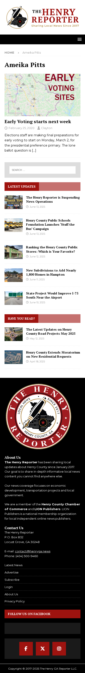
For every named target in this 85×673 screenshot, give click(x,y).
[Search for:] (42, 170)
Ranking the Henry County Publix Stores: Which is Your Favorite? (52, 249)
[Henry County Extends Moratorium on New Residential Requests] (14, 357)
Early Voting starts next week (38, 121)
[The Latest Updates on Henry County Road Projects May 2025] (14, 334)
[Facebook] (26, 649)
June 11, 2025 (37, 279)
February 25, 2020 (21, 128)
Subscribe (12, 579)
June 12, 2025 (37, 256)
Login (9, 587)
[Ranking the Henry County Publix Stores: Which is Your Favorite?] (14, 252)
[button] (79, 39)
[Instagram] (59, 649)
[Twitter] (42, 649)
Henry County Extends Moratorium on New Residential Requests (53, 354)
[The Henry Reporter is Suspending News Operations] (14, 202)
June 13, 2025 (37, 206)
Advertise (12, 572)
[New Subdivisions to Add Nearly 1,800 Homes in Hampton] (14, 275)
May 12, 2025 (37, 338)
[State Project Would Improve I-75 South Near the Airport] (14, 298)
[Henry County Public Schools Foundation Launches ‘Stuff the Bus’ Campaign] (14, 225)
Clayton (46, 128)
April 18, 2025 (37, 361)
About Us (11, 594)
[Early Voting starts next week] (42, 95)
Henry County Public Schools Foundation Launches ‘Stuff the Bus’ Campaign (50, 224)
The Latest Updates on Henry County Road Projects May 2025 (50, 331)
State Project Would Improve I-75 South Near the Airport (52, 295)
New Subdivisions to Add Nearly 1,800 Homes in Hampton (51, 272)
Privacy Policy (15, 601)
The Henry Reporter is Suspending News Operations (53, 199)
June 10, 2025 (37, 302)
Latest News (13, 565)
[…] (34, 150)
